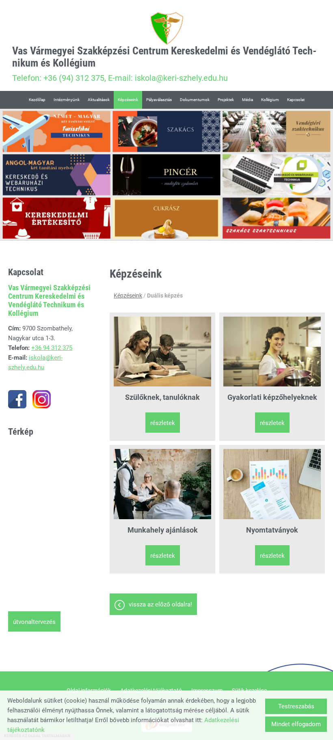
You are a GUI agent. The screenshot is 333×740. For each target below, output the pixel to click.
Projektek (226, 99)
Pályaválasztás (159, 99)
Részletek (162, 423)
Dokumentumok (195, 99)
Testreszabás (296, 706)
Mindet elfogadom (296, 724)
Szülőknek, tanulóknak (162, 397)
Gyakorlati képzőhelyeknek (272, 397)
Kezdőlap (37, 99)
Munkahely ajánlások (163, 530)
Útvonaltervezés (34, 622)
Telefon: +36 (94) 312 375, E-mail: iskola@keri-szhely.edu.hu (164, 64)
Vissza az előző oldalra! (160, 604)
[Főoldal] (166, 28)
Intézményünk (67, 99)
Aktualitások (99, 99)
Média (247, 99)
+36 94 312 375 (51, 348)
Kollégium (270, 99)
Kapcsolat (296, 99)
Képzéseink (128, 99)
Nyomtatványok (272, 530)
